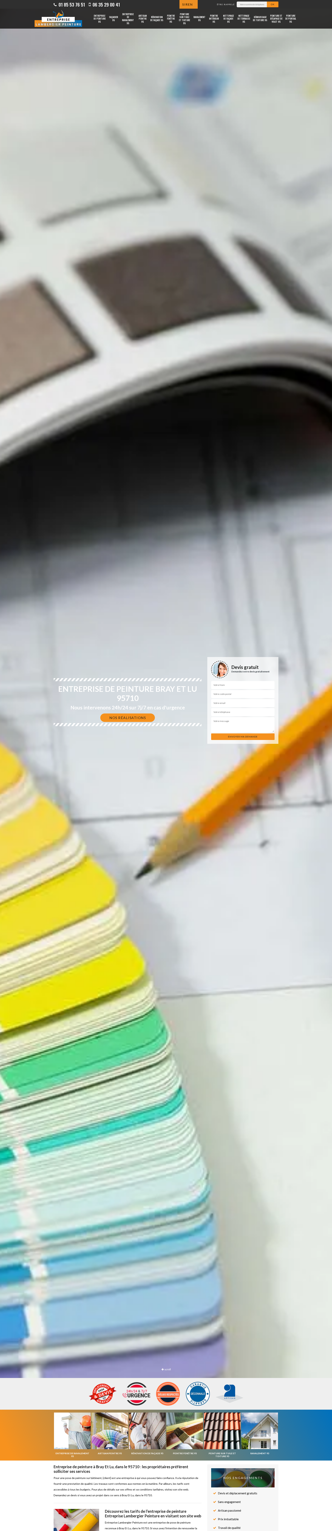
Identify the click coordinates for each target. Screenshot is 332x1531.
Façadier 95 (113, 18)
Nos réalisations (127, 718)
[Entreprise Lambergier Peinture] (58, 19)
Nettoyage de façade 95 (228, 18)
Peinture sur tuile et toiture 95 (184, 19)
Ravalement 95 (199, 18)
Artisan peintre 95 (143, 18)
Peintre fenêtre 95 (171, 18)
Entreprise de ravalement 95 (128, 19)
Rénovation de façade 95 (156, 18)
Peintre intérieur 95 (214, 18)
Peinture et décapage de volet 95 (276, 18)
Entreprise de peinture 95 (100, 18)
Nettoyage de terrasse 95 (243, 18)
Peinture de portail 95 (290, 18)
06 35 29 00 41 (105, 4)
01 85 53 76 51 (71, 4)
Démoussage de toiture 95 (260, 18)
